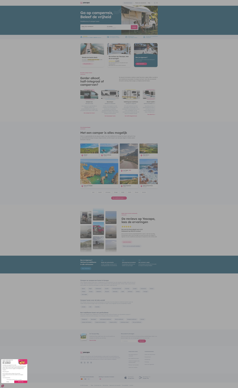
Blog (92, 385)
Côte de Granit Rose (148, 185)
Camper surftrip (113, 322)
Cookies (131, 385)
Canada (83, 306)
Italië (122, 291)
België (90, 288)
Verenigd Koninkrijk (116, 288)
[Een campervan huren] (89, 94)
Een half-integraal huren (131, 116)
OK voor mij (20, 381)
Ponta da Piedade (88, 185)
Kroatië (106, 288)
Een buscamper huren (110, 116)
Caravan (142, 319)
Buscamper (93, 319)
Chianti (85, 154)
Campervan (84, 319)
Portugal (145, 291)
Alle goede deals (87, 63)
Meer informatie (140, 63)
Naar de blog (92, 340)
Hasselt (100, 192)
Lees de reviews (127, 242)
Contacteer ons (97, 385)
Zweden (135, 288)
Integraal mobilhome (131, 319)
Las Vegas (125, 170)
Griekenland (98, 288)
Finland (151, 288)
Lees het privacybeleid (6, 377)
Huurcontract (148, 357)
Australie (97, 306)
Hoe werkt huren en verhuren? (133, 355)
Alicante (144, 192)
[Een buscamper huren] (110, 94)
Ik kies (8, 381)
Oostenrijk (115, 291)
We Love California (137, 322)
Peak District (146, 154)
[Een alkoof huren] (152, 94)
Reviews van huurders (134, 364)
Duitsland (130, 291)
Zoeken (134, 27)
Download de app (128, 2)
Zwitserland (143, 288)
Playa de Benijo (107, 154)
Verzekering (147, 359)
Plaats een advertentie (150, 354)
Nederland (99, 291)
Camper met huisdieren (100, 322)
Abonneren (142, 341)
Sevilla (129, 192)
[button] (2, 385)
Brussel (136, 192)
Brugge (115, 192)
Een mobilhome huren (118, 198)
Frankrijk (127, 288)
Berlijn (122, 192)
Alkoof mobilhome (119, 319)
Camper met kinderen (86, 322)
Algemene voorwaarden (115, 385)
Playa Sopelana (127, 185)
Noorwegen (84, 294)
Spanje (83, 288)
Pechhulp (147, 362)
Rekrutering (105, 385)
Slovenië (107, 291)
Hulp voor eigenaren (149, 364)
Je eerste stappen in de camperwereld (134, 361)
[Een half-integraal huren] (131, 94)
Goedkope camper (125, 322)
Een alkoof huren (152, 114)
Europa (90, 291)
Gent (93, 192)
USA (90, 306)
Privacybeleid (125, 385)
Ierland (137, 291)
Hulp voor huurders (133, 367)
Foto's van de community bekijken (131, 246)
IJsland (83, 291)
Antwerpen (108, 192)
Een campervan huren (89, 113)
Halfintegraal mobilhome (105, 319)
